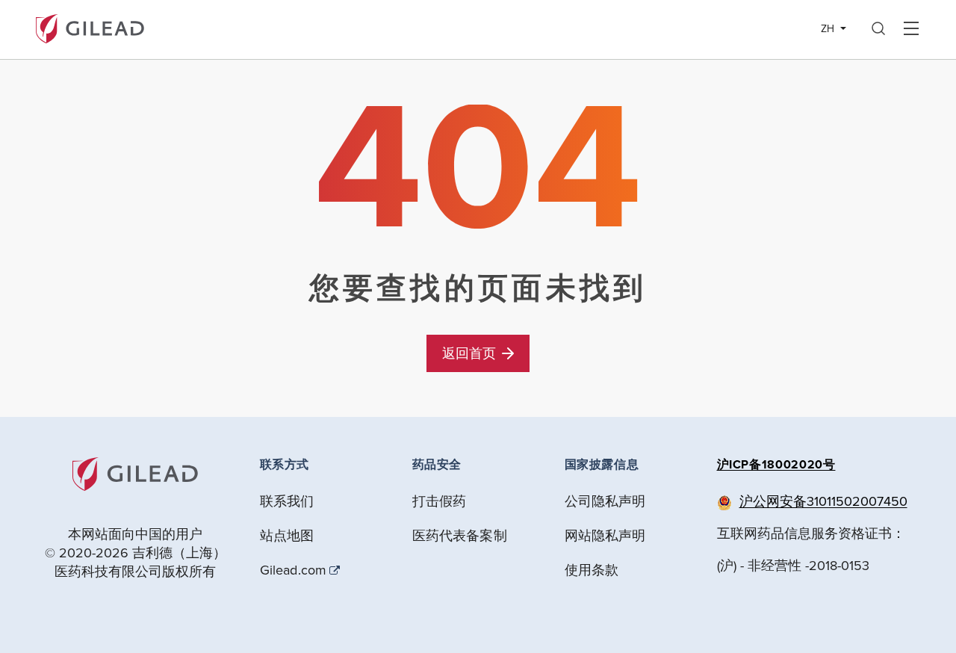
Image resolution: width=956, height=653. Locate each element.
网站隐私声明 (605, 535)
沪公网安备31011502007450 (823, 501)
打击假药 (439, 501)
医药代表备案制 (459, 535)
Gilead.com (293, 570)
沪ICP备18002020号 (776, 464)
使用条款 (592, 569)
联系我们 (287, 501)
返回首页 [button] (469, 353)
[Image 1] (90, 27)
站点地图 (287, 535)
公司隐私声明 (605, 501)
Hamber (910, 29)
